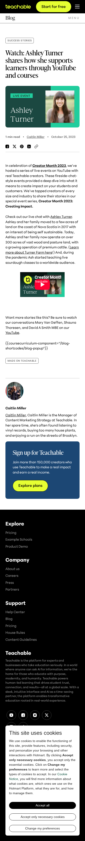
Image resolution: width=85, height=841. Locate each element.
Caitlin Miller (35, 137)
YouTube (12, 332)
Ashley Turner (61, 216)
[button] (74, 18)
